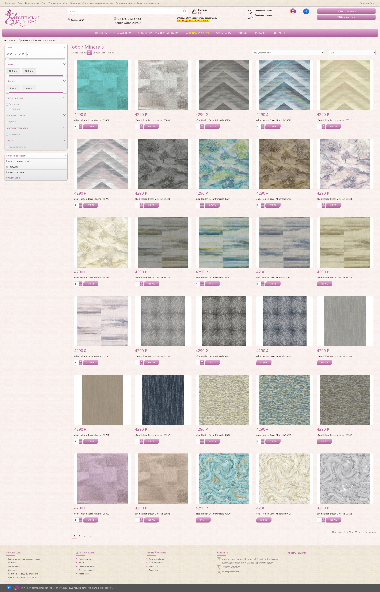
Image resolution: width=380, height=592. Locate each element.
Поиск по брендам (18, 40)
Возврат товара (86, 570)
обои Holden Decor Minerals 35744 (91, 356)
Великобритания (17, 147)
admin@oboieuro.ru (231, 571)
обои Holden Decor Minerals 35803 (152, 120)
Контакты (12, 562)
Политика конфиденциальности (23, 573)
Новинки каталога (15, 172)
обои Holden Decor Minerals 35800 (91, 513)
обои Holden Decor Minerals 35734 (91, 277)
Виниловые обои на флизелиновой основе (137, 3)
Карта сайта (84, 573)
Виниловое (14, 134)
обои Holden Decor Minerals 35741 (213, 277)
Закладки (153, 566)
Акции (81, 562)
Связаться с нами (87, 566)
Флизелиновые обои (35, 3)
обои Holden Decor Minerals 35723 (91, 198)
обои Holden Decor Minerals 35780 (213, 435)
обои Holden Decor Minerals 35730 (152, 198)
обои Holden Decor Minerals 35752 (273, 356)
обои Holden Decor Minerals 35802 (152, 513)
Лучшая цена (13, 177)
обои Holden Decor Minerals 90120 (213, 513)
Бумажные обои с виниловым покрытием (91, 3)
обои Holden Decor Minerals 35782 (334, 435)
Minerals (51, 40)
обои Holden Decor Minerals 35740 (152, 277)
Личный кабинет (157, 559)
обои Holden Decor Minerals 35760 (334, 356)
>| (91, 536)
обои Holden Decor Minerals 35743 (334, 277)
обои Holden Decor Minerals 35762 (152, 435)
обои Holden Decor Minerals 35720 (213, 120)
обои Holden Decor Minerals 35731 (213, 198)
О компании (14, 566)
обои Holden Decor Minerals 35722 (334, 120)
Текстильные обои (58, 3)
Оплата (11, 570)
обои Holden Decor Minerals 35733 (334, 198)
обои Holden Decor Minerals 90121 (273, 513)
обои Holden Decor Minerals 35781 (273, 435)
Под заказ (14, 104)
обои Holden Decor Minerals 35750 (152, 356)
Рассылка (153, 570)
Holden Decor (37, 40)
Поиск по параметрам (17, 161)
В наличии (14, 109)
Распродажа (12, 166)
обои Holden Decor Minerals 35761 (91, 435)
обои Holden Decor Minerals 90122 (334, 513)
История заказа (156, 562)
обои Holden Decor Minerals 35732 (273, 198)
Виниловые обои (13, 3)
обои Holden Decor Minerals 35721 (273, 120)
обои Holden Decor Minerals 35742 (273, 277)
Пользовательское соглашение (22, 577)
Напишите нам (348, 17)
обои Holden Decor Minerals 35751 (213, 356)
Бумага (12, 121)
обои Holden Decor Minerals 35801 (91, 120)
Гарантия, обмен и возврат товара (24, 559)
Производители (86, 559)
